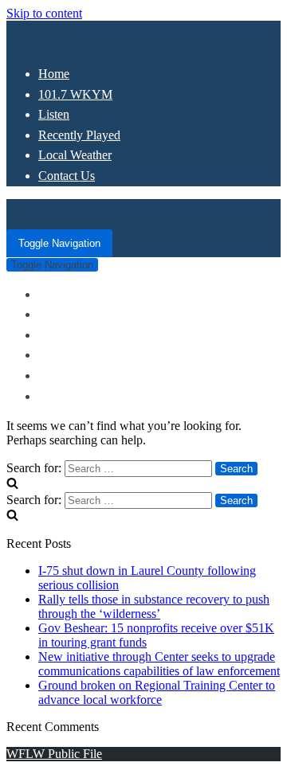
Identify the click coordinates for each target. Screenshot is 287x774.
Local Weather (75, 155)
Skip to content (44, 13)
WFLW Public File (54, 753)
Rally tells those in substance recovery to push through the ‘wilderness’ (153, 606)
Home (53, 73)
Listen (53, 114)
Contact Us (66, 175)
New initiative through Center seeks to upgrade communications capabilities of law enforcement (159, 664)
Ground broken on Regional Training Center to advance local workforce (156, 692)
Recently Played (79, 135)
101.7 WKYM (75, 94)
